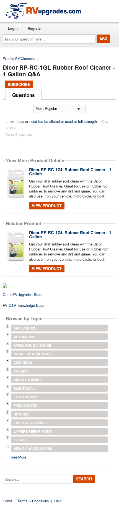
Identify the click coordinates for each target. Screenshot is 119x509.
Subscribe (19, 84)
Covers (21, 371)
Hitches (21, 414)
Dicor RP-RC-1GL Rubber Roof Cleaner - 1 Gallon (70, 171)
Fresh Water (25, 405)
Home (7, 500)
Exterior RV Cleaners (19, 58)
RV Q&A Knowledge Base (23, 305)
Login (13, 28)
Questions (23, 95)
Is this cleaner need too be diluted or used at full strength (51, 121)
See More (18, 456)
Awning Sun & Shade (32, 345)
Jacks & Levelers (30, 422)
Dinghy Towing (27, 379)
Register (35, 28)
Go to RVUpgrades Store (22, 294)
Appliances (24, 328)
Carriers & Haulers (33, 353)
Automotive (24, 336)
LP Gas (20, 439)
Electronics (25, 396)
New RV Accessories (33, 448)
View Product (47, 205)
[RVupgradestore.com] (43, 10)
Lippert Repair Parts (33, 431)
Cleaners (23, 362)
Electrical (24, 388)
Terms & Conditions (33, 500)
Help (57, 500)
